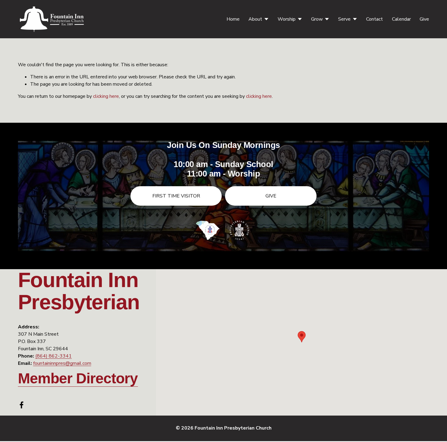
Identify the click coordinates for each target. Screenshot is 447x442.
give (270, 196)
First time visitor (176, 196)
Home (233, 19)
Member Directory (78, 378)
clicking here (106, 96)
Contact (374, 19)
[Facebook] (21, 405)
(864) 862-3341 (53, 356)
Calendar (401, 19)
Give (424, 19)
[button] (302, 336)
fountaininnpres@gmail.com (62, 363)
